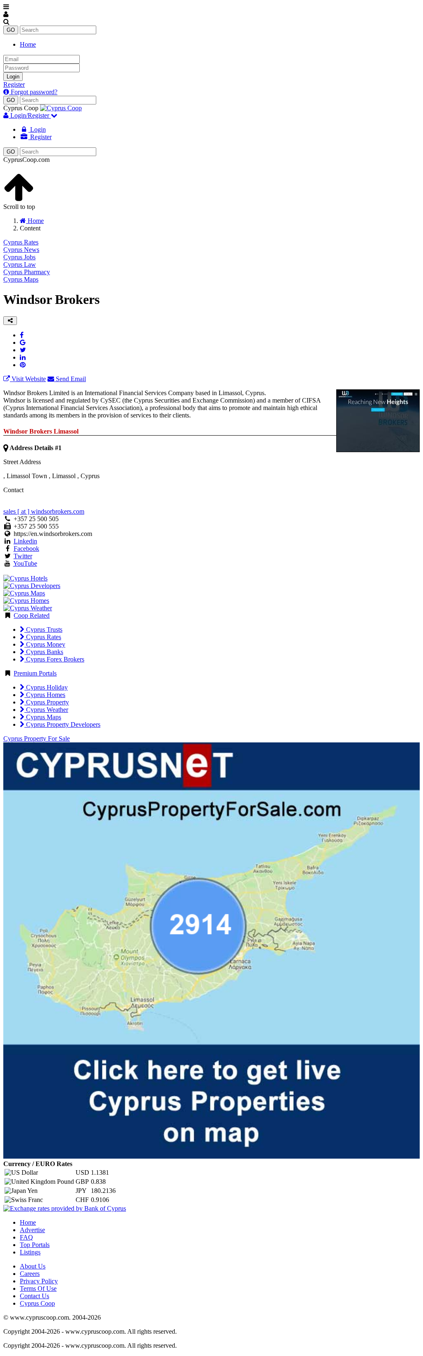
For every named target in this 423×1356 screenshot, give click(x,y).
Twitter (23, 555)
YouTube (25, 563)
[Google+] (23, 342)
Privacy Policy (39, 1281)
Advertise (32, 1229)
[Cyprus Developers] (31, 585)
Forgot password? (33, 91)
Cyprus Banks (43, 651)
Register (14, 84)
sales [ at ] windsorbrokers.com (43, 511)
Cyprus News (21, 249)
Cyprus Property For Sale (36, 738)
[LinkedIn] (23, 357)
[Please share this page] (10, 320)
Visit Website (28, 378)
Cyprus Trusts (43, 629)
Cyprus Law (19, 264)
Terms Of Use (38, 1288)
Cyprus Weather (46, 709)
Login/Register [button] (30, 115)
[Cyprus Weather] (27, 608)
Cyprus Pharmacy (26, 271)
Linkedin (25, 541)
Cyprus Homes (44, 694)
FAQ (26, 1237)
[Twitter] (23, 349)
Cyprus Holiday (46, 687)
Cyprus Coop (37, 1303)
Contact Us (34, 1295)
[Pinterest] (23, 364)
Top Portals (35, 1244)
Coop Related (32, 615)
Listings (30, 1252)
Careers (30, 1273)
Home (28, 44)
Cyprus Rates (20, 242)
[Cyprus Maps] (24, 593)
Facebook (26, 548)
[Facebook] (22, 335)
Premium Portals (35, 673)
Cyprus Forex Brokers (54, 659)
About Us (32, 1266)
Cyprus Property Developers (62, 724)
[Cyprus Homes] (26, 600)
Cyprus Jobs (19, 257)
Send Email (70, 378)
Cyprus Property (46, 702)
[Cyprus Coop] (61, 107)
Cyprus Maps (20, 279)
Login (13, 76)
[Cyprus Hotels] (25, 578)
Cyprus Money (44, 644)
